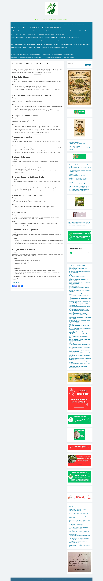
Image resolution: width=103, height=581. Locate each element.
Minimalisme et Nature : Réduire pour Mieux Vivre (79, 525)
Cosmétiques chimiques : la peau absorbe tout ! (55, 37)
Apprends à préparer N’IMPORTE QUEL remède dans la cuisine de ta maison (27, 37)
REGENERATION (40, 24)
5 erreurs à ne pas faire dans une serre (81, 44)
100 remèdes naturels (79, 24)
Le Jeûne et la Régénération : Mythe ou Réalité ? (79, 309)
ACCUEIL (13, 24)
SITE (42, 27)
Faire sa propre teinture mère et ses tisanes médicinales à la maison (78, 542)
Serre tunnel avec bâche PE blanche (18, 47)
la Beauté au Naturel (15, 27)
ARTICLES (59, 24)
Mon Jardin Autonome (50, 24)
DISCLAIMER (39, 44)
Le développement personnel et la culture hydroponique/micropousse (77, 510)
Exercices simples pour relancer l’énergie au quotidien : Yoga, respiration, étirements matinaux (79, 519)
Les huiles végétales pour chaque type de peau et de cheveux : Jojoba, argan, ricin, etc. (80, 528)
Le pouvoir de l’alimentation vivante (51, 44)
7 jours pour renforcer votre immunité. (63, 30)
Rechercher (70, 63)
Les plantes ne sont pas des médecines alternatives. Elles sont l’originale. (26, 57)
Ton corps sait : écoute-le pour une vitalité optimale (77, 40)
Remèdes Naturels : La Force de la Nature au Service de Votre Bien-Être (26, 30)
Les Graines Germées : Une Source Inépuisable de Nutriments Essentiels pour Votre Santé (79, 190)
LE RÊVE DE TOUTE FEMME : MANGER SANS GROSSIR (80, 512)
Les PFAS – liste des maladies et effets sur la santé (55, 51)
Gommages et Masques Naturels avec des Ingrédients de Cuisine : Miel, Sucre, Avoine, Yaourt (79, 530)
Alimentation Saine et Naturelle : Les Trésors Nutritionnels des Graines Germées (78, 184)
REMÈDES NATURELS (21, 24)
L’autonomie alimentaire (66, 44)
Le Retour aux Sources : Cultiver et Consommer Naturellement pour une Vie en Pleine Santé (79, 187)
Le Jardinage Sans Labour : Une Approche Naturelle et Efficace (54, 47)
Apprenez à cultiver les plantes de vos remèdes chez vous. (23, 34)
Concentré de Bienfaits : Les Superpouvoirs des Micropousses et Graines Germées (78, 165)
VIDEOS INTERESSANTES (68, 24)
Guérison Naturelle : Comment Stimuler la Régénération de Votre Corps (78, 269)
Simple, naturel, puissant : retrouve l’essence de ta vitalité (23, 44)
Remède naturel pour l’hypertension (76, 507)
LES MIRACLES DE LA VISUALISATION (19, 40)
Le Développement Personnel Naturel (53, 27)
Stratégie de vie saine (60, 34)
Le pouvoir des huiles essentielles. (80, 30)
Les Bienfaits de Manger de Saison (76, 524)
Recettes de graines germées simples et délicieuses (79, 192)
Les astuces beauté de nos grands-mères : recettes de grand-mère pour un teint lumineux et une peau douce (79, 545)
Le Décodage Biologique (48, 30)
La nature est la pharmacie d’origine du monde (55, 40)
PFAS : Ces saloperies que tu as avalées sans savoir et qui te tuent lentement (27, 51)
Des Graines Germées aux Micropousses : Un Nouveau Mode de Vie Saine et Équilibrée (78, 179)
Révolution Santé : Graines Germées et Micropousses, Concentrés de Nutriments (77, 176)
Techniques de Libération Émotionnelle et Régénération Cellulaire (78, 367)
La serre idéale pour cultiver (34, 47)
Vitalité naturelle (31, 24)
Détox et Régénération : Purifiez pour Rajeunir (78, 310)
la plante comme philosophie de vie (36, 40)
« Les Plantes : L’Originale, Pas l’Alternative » (52, 57)
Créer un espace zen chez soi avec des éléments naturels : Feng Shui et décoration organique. (79, 539)
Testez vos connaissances (68, 57)
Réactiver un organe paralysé (73, 37)
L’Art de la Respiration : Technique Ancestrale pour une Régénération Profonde (79, 340)
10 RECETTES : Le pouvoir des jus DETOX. (45, 34)
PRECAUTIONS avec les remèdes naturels (30, 27)
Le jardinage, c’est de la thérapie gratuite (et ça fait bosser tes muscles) (25, 54)
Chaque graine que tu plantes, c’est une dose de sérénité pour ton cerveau (58, 54)
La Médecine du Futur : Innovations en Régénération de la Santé (77, 277)
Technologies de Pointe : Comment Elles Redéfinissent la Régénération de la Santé (77, 312)
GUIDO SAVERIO (15, 282)
